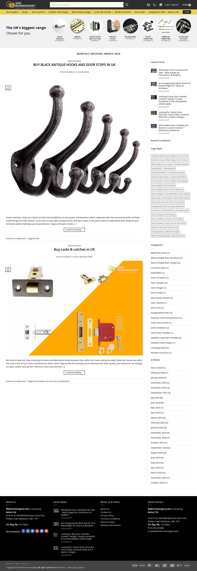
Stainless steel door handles (163, 227)
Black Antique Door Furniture (177, 160)
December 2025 (158, 382)
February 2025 (158, 422)
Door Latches (157, 302)
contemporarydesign (176, 172)
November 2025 (159, 387)
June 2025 (156, 402)
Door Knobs (139, 12)
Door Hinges (157, 287)
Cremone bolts (158, 267)
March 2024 (156, 472)
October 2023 (157, 482)
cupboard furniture (178, 177)
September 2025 (159, 392)
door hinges (184, 194)
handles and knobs (176, 206)
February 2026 (158, 372)
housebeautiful (182, 210)
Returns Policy (108, 522)
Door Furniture (38, 12)
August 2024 (157, 452)
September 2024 (159, 447)
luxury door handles (175, 219)
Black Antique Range (81, 12)
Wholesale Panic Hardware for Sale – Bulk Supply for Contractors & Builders (173, 72)
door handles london (160, 189)
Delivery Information (111, 525)
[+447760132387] (161, 5)
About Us (105, 509)
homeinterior (169, 210)
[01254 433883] (155, 5)
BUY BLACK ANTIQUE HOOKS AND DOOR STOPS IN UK (74, 64)
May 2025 (155, 407)
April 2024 (156, 467)
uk (177, 227)
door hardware (157, 194)
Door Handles (12, 12)
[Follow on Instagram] (28, 531)
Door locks (179, 202)
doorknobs (167, 198)
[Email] (148, 5)
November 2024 (159, 437)
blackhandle (156, 168)
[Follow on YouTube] (46, 531)
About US (10, 564)
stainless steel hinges (161, 342)
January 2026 (157, 377)
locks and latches (158, 219)
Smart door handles (160, 332)
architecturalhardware (160, 156)
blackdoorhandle (181, 164)
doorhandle (182, 181)
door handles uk (177, 189)
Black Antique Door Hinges (162, 164)
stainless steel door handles (164, 337)
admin (86, 72)
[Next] (193, 25)
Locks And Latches (102, 12)
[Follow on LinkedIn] (42, 531)
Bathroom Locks (159, 252)
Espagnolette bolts (160, 312)
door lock (48, 381)
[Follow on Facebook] (23, 531)
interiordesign (157, 215)
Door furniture (157, 181)
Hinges (25, 12)
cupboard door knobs (160, 177)
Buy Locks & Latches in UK (74, 249)
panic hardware (158, 223)
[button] (172, 4)
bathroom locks (158, 160)
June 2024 (156, 457)
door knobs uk (157, 202)
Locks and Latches (160, 322)
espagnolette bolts (159, 206)
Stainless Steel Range (58, 12)
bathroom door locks (179, 156)
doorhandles (170, 185)
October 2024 (157, 442)
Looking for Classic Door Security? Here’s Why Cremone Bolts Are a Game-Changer (174, 114)
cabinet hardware (158, 172)
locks (55, 381)
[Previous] (49, 25)
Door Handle (39, 381)
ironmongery (170, 215)
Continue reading (74, 230)
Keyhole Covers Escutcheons (165, 317)
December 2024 (158, 432)
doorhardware (171, 194)
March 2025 (156, 417)
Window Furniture (123, 12)
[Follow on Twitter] (32, 531)
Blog (17, 564)
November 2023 (159, 477)
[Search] (127, 4)
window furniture (178, 236)
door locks (156, 307)
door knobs (156, 198)
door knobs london (181, 198)
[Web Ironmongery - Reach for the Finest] (23, 5)
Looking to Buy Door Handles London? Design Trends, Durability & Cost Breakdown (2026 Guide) (173, 100)
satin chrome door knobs (176, 223)
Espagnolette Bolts (157, 12)
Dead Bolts (156, 272)
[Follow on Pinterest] (37, 531)
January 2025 (157, 427)
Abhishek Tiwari (86, 257)
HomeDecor (156, 210)
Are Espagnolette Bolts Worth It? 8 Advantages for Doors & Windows (175, 85)
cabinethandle (169, 168)
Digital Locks (173, 12)
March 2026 (156, 367)
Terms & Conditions (110, 518)
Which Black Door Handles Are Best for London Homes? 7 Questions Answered (173, 127)
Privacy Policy (107, 515)
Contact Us (106, 512)
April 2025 (156, 412)
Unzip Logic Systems (75, 567)
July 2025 (155, 397)
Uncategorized (74, 246)
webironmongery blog (160, 236)
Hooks (36, 238)
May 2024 (155, 462)
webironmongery (172, 232)
